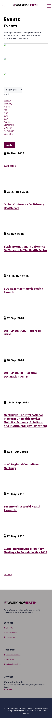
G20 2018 (10, 166)
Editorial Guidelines (13, 664)
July (6, 118)
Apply (9, 144)
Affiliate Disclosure (13, 655)
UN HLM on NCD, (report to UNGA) (22, 332)
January (7, 100)
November (9, 130)
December (8, 133)
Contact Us (10, 637)
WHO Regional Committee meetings (21, 466)
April (6, 109)
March (7, 106)
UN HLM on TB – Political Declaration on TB (20, 374)
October (7, 127)
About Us (9, 628)
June (6, 115)
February (8, 103)
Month (7, 94)
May (6, 112)
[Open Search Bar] (4, 5)
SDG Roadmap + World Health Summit (23, 290)
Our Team (10, 659)
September (9, 124)
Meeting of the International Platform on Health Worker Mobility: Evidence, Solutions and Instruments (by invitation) (25, 420)
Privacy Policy (11, 632)
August (7, 121)
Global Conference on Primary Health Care (24, 206)
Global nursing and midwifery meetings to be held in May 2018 (25, 550)
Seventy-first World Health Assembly (22, 508)
